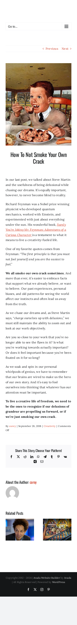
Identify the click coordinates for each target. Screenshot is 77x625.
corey (12, 426)
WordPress (58, 582)
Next (65, 48)
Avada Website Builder (46, 577)
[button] (8, 529)
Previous (52, 48)
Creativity (50, 426)
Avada (67, 577)
